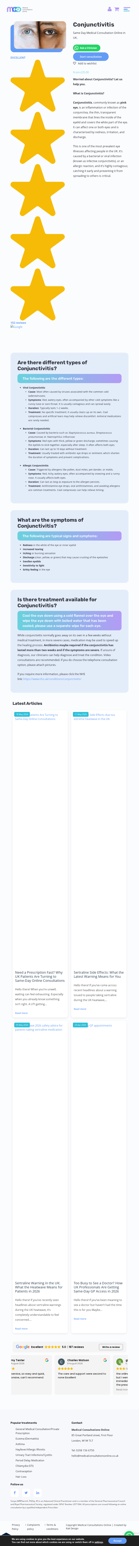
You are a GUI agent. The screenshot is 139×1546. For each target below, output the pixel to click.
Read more (21, 1013)
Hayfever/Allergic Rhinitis (30, 1449)
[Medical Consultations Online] (19, 9)
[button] (38, 195)
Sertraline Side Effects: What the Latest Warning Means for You (99, 974)
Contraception (24, 1471)
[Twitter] (26, 1493)
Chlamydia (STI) (24, 1465)
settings (99, 1542)
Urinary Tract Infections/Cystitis (34, 1455)
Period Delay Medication (30, 1460)
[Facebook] (15, 1493)
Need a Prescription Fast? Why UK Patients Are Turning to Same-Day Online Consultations (40, 976)
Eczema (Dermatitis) (27, 1438)
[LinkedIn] (38, 1493)
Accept (117, 1540)
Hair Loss (21, 1476)
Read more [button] (80, 1389)
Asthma (20, 1444)
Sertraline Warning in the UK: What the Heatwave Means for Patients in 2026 (39, 1287)
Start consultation (91, 56)
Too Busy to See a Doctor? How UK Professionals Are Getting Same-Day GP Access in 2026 (98, 1287)
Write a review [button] (111, 1347)
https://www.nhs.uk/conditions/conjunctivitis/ (52, 679)
